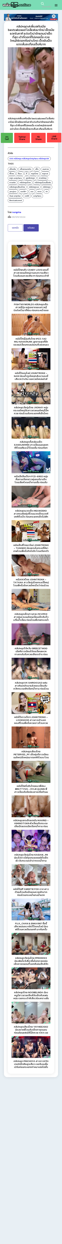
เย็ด (37, 169)
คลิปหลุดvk (34, 187)
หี (26, 173)
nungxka (16, 212)
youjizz (12, 191)
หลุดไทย (34, 173)
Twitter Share (22, 138)
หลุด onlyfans (15, 178)
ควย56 (12, 182)
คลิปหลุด (18, 158)
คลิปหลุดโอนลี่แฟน (43, 182)
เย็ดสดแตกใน (25, 169)
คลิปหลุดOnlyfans (30, 158)
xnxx (39, 191)
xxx (31, 191)
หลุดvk (45, 173)
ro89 (27, 195)
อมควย (45, 169)
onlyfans (37, 195)
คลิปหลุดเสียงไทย (17, 187)
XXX (11, 158)
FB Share (38, 138)
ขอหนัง (15, 228)
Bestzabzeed (15, 200)
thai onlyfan (15, 195)
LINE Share (54, 137)
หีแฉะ (20, 173)
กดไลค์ (7, 138)
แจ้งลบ (31, 228)
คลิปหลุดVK (44, 158)
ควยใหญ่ (42, 178)
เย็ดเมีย (12, 169)
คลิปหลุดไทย (25, 182)
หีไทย (11, 173)
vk (46, 191)
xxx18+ (23, 191)
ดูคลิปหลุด (30, 178)
